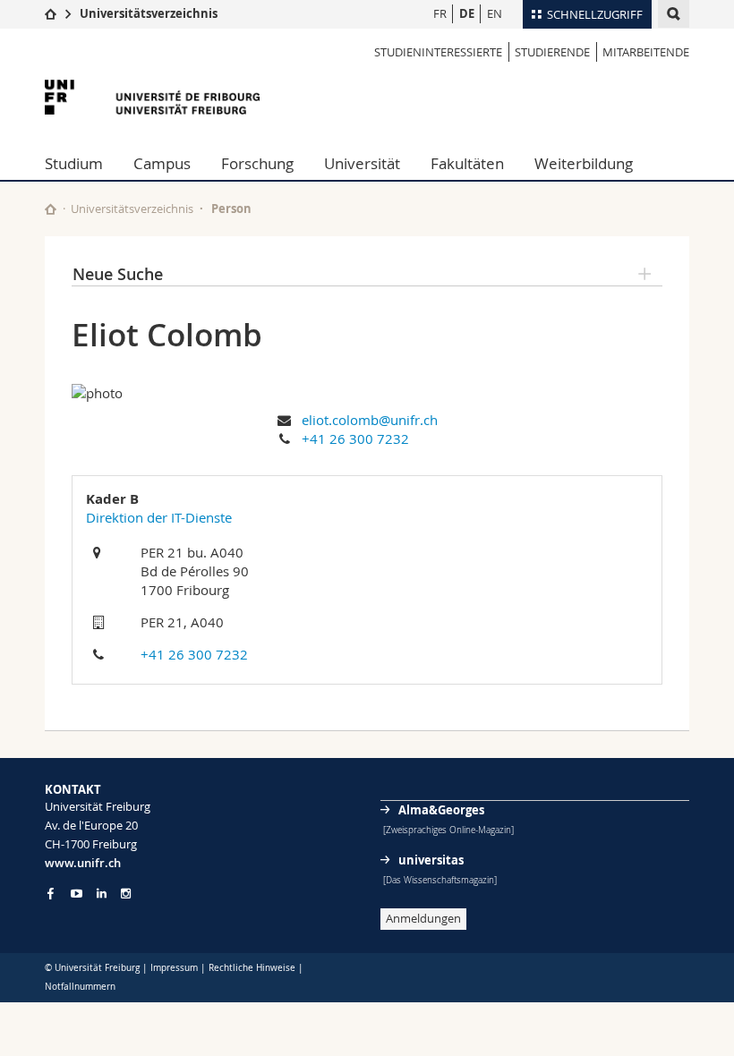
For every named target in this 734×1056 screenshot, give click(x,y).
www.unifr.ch (83, 863)
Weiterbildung (583, 163)
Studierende (552, 52)
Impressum (174, 968)
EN (494, 13)
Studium (74, 163)
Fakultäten (467, 163)
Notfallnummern (80, 986)
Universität (362, 163)
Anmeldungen (423, 918)
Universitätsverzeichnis (149, 13)
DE (466, 13)
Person (231, 208)
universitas (431, 860)
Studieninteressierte (438, 52)
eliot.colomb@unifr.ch (370, 420)
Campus (162, 163)
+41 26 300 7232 (355, 438)
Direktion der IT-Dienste (159, 517)
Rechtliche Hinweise (252, 968)
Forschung (257, 163)
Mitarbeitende (645, 52)
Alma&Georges (441, 810)
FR (440, 13)
